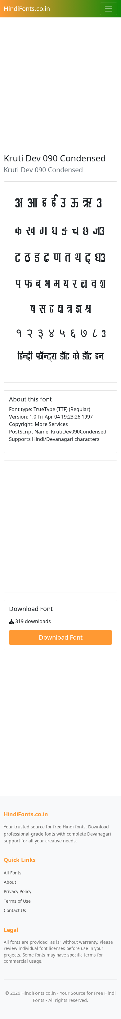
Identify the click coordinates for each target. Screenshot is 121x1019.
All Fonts (12, 873)
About (10, 882)
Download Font (61, 637)
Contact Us (15, 910)
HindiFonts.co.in (27, 8)
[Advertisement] (60, 83)
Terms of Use (17, 901)
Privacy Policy (17, 891)
